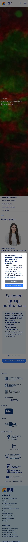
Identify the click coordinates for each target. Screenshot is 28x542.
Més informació (10, 277)
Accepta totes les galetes (14, 285)
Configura (14, 281)
